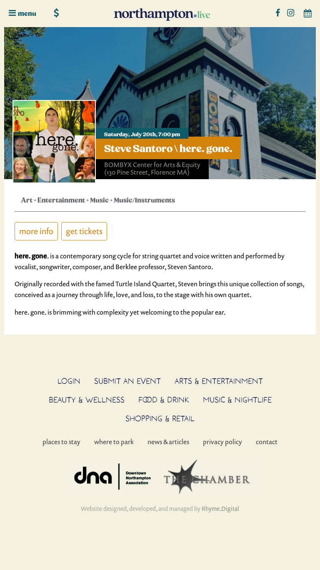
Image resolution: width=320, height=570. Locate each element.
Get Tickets (84, 231)
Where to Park (114, 441)
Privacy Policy (222, 441)
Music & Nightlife (237, 400)
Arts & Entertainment (219, 381)
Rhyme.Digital (220, 508)
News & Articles (168, 441)
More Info (36, 231)
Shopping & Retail (160, 418)
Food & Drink (163, 400)
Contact (267, 441)
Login (69, 381)
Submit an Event (127, 381)
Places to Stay (61, 441)
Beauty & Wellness (87, 400)
